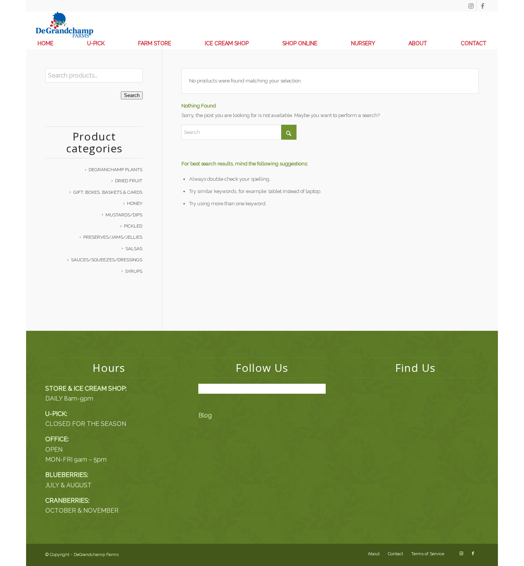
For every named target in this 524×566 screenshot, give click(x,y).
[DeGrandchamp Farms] (64, 25)
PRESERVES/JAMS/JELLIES (112, 237)
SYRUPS (133, 271)
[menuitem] (45, 43)
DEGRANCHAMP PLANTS (115, 169)
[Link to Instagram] (470, 6)
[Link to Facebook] (482, 6)
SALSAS (133, 248)
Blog (205, 415)
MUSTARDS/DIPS (123, 215)
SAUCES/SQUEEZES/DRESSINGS (106, 259)
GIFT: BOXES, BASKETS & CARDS (107, 192)
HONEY (134, 203)
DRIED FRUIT (128, 180)
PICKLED (133, 226)
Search (132, 95)
